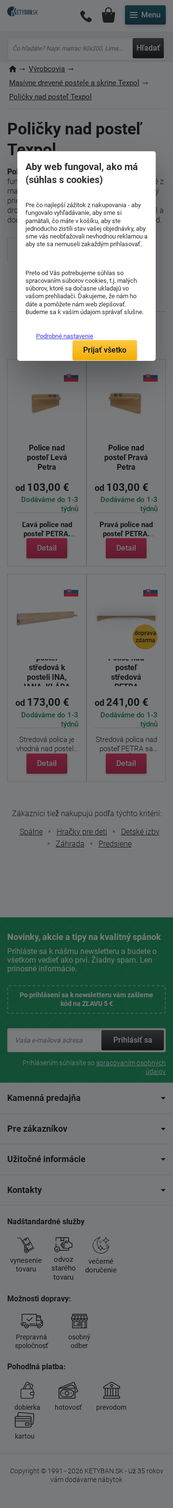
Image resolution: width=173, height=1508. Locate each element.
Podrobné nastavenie (64, 336)
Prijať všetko (104, 350)
